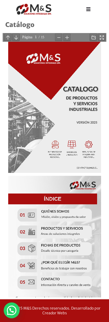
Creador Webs (54, 313)
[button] (12, 310)
